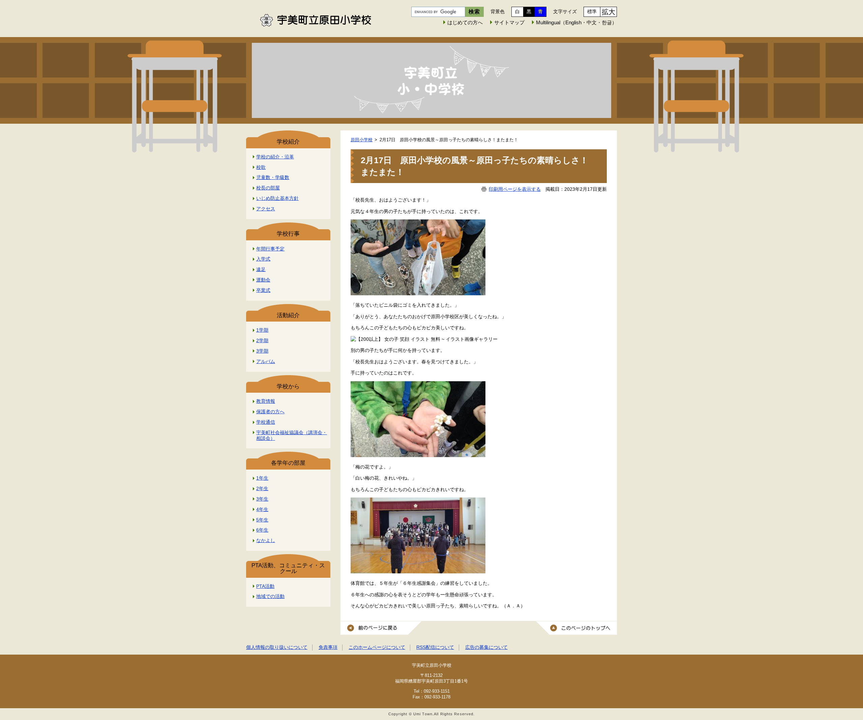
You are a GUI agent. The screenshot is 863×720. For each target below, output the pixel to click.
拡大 (608, 12)
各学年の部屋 (288, 463)
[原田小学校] (431, 80)
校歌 (261, 167)
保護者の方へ (270, 411)
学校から (288, 386)
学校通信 (265, 422)
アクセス (265, 208)
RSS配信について (435, 647)
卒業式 (263, 290)
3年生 (262, 499)
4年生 (262, 509)
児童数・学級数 (272, 177)
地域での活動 (270, 596)
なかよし (265, 540)
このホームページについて (377, 647)
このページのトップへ (576, 628)
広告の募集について (486, 647)
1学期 (262, 330)
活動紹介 (288, 315)
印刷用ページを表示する (515, 189)
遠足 (261, 269)
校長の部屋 (268, 187)
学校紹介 (288, 142)
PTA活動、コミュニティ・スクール (288, 568)
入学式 (263, 259)
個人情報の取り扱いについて (276, 647)
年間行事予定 (270, 248)
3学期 (262, 351)
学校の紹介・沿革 (275, 156)
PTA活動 (265, 586)
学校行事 (288, 234)
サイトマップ (509, 22)
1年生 (262, 478)
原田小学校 (362, 140)
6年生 (262, 530)
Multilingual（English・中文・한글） (576, 22)
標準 (592, 11)
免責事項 (328, 647)
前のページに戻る (380, 628)
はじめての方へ (465, 22)
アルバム (265, 361)
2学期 (262, 340)
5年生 (262, 519)
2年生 (262, 488)
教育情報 (265, 401)
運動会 (263, 279)
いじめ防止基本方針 (277, 198)
